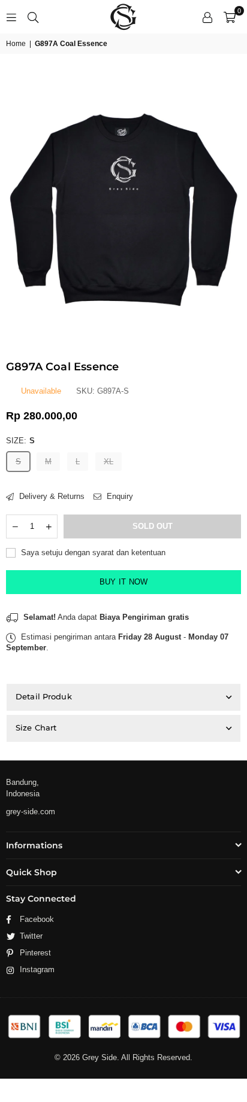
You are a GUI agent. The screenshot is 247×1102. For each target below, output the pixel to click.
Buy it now (124, 581)
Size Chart (36, 727)
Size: (20, 440)
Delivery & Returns (51, 496)
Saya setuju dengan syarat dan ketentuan (92, 552)
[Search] (33, 16)
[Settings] (207, 17)
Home (16, 43)
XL (108, 461)
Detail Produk (44, 696)
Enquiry (118, 496)
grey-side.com (30, 811)
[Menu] (11, 16)
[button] (229, 17)
